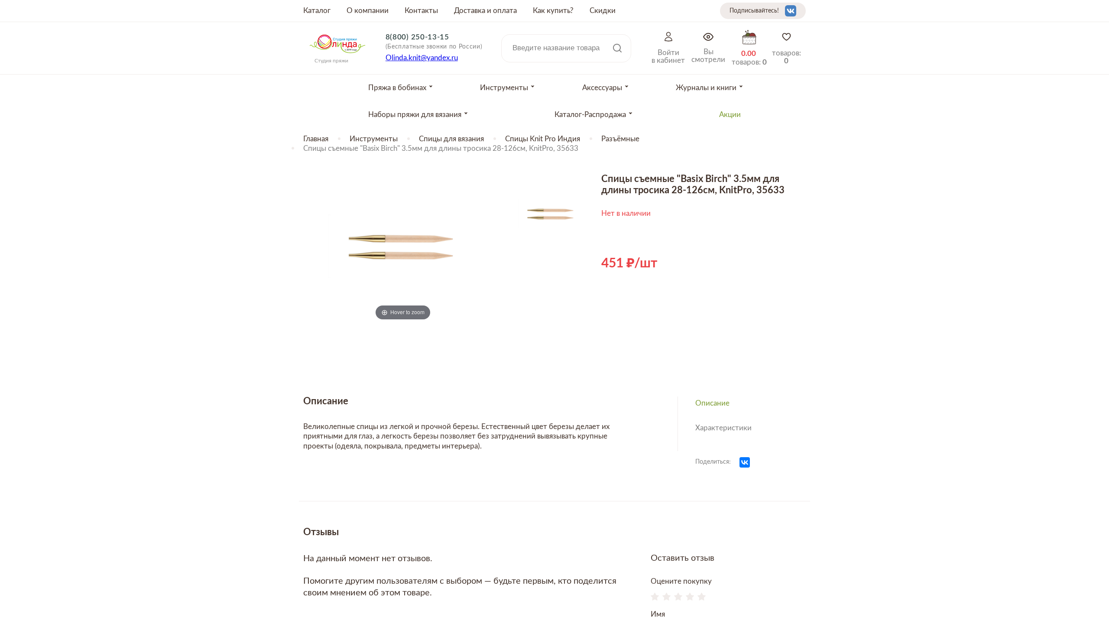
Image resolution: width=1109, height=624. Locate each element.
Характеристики (723, 428)
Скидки (603, 10)
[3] (678, 597)
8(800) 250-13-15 (417, 37)
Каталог (317, 10)
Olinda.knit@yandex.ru (422, 58)
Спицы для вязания (451, 139)
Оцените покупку (681, 581)
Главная (315, 139)
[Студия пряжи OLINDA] (337, 55)
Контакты (421, 10)
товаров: (786, 57)
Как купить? (553, 10)
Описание (712, 403)
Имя (658, 614)
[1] (655, 597)
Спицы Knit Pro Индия (542, 139)
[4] (690, 597)
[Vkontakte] (790, 10)
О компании (368, 10)
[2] (666, 597)
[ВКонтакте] (744, 462)
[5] (701, 597)
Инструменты (374, 139)
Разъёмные (620, 139)
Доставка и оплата (485, 10)
